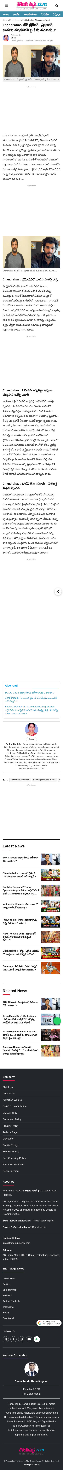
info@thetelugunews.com (16, 1243)
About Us (8, 1087)
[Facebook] (13, 1339)
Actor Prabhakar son (20, 780)
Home (6, 15)
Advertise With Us (13, 1100)
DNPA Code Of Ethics (15, 1106)
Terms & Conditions (13, 1164)
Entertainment (15, 20)
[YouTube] (29, 1339)
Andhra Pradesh (11, 1301)
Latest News (9, 1278)
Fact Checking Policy (14, 1158)
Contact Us (9, 1093)
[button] (31, 252)
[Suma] (6, 38)
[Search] (56, 5)
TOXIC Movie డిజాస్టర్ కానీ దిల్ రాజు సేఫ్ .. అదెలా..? (29, 692)
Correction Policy (12, 1119)
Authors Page (10, 1132)
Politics (6, 1284)
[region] (31, 110)
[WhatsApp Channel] (57, 1021)
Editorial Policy (11, 1151)
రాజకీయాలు (31, 15)
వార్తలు (16, 15)
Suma (13, 38)
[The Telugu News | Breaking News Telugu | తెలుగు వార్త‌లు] (31, 5)
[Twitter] (6, 1339)
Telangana (8, 1307)
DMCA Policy (10, 1112)
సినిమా (45, 15)
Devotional (8, 1318)
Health (6, 1312)
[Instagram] (21, 1339)
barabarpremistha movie (44, 780)
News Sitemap (10, 1171)
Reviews (7, 1295)
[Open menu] (6, 5)
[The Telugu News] (31, 1451)
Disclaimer (8, 1138)
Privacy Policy (10, 1125)
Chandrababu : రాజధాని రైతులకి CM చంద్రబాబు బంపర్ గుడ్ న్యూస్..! (31, 700)
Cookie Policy (10, 1145)
